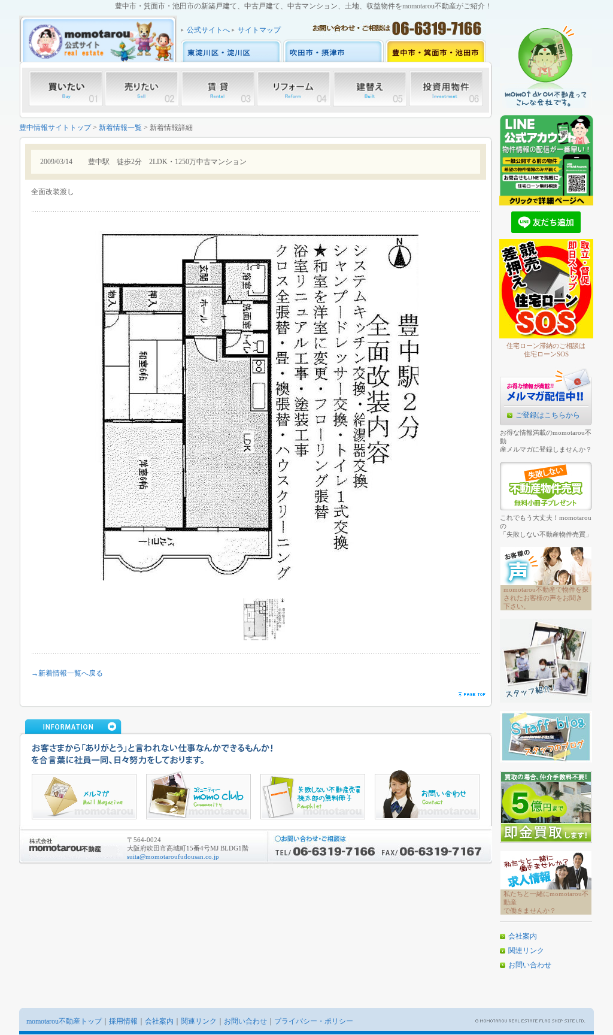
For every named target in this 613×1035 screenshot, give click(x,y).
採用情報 (123, 1021)
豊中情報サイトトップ (55, 127)
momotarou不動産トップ (64, 1021)
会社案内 (522, 936)
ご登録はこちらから (547, 415)
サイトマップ (259, 30)
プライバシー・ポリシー (313, 1021)
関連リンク (526, 950)
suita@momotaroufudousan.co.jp (173, 856)
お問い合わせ (529, 965)
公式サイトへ (208, 30)
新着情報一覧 (120, 127)
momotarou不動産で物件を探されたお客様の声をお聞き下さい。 (545, 598)
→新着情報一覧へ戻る (67, 673)
